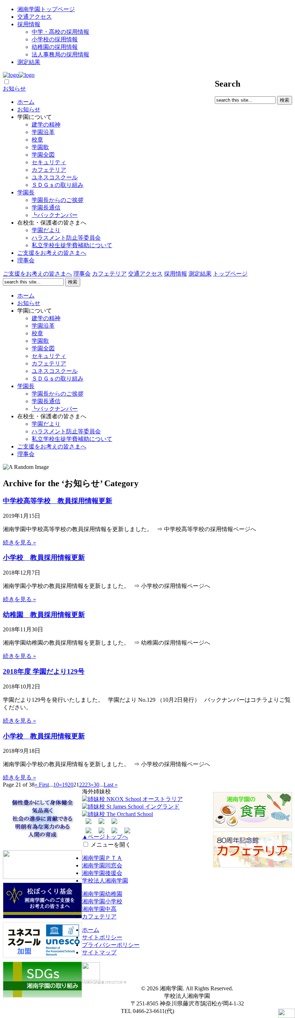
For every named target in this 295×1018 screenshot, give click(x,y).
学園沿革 (43, 132)
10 (56, 785)
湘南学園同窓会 (102, 865)
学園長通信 (46, 207)
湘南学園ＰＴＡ (102, 858)
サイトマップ (99, 952)
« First (42, 785)
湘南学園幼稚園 (102, 894)
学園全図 (43, 155)
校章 (37, 140)
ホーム (26, 102)
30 (96, 785)
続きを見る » (19, 542)
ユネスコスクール (55, 177)
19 (65, 785)
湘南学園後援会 (102, 873)
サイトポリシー (102, 937)
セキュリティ (49, 162)
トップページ (230, 274)
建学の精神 (46, 124)
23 (88, 785)
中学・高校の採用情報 (60, 32)
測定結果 (28, 62)
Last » (111, 785)
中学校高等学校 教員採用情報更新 (57, 501)
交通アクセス (34, 17)
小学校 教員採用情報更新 (44, 557)
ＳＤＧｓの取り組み (57, 185)
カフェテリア (49, 170)
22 (82, 785)
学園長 (26, 192)
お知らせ (14, 89)
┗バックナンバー (55, 215)
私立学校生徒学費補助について (72, 245)
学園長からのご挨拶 (57, 200)
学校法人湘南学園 (105, 880)
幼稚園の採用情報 (55, 47)
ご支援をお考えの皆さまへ (51, 253)
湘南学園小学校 (102, 901)
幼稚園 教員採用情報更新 (44, 614)
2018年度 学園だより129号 (44, 671)
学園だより (46, 230)
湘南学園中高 (99, 909)
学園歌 (40, 147)
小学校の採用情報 (55, 39)
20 (70, 785)
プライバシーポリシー (111, 945)
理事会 (26, 260)
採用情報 (28, 24)
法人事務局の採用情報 (60, 54)
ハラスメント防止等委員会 (66, 238)
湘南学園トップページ (46, 9)
